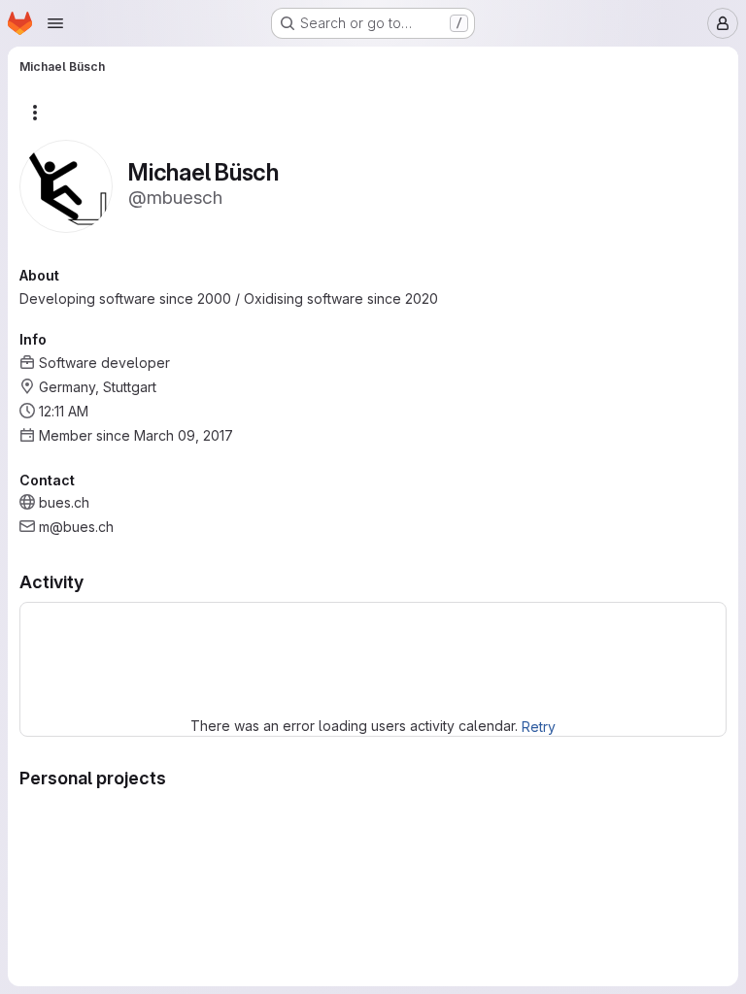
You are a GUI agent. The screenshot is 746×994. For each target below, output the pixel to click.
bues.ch (64, 502)
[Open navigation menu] (55, 23)
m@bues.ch (76, 526)
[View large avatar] (66, 185)
